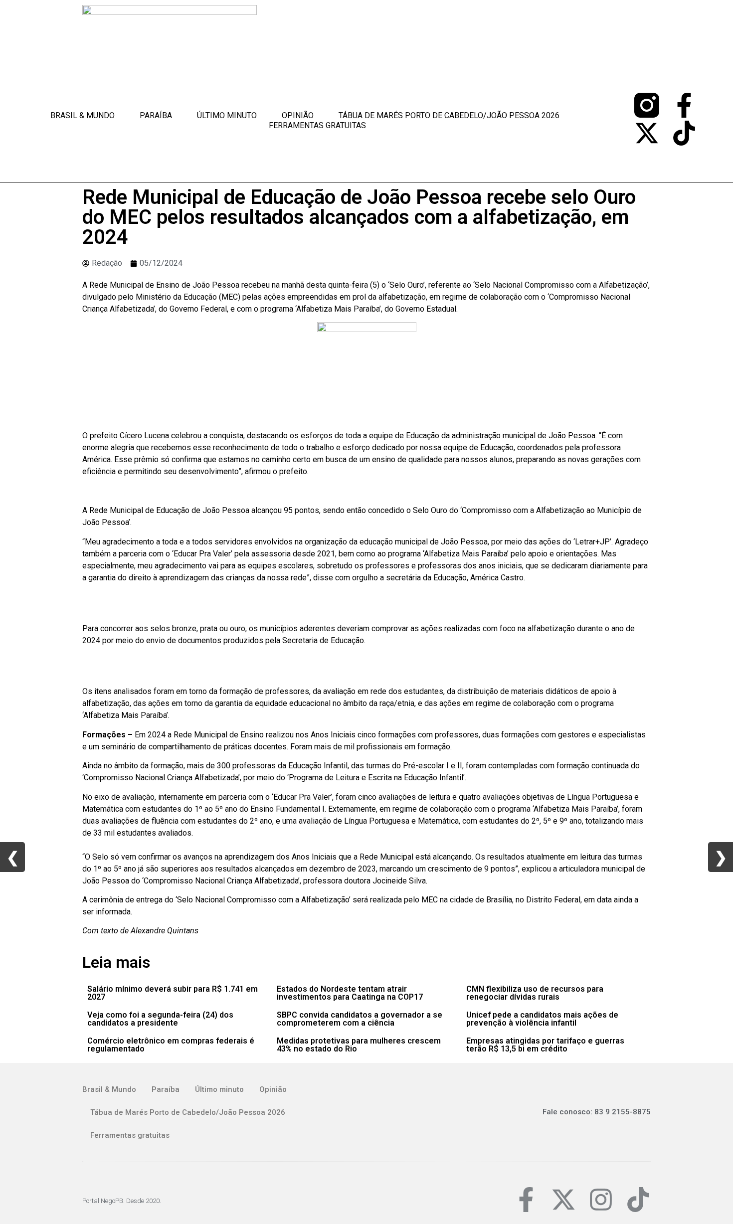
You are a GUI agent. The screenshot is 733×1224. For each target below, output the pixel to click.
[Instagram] (600, 1199)
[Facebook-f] (684, 105)
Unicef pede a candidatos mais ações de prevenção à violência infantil (542, 1019)
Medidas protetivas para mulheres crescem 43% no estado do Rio (359, 1044)
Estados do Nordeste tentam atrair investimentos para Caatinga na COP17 (350, 993)
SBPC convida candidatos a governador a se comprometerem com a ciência (359, 1019)
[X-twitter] (646, 133)
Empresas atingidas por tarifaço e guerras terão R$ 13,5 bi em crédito (545, 1044)
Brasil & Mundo (82, 115)
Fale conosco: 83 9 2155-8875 (597, 1111)
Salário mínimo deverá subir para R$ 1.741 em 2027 (172, 993)
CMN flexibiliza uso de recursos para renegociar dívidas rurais (534, 993)
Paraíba (156, 115)
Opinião (298, 115)
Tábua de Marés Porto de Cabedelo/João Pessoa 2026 (449, 115)
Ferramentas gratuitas (317, 125)
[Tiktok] (684, 133)
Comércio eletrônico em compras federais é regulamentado (170, 1044)
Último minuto (227, 115)
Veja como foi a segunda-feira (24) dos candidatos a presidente (160, 1019)
